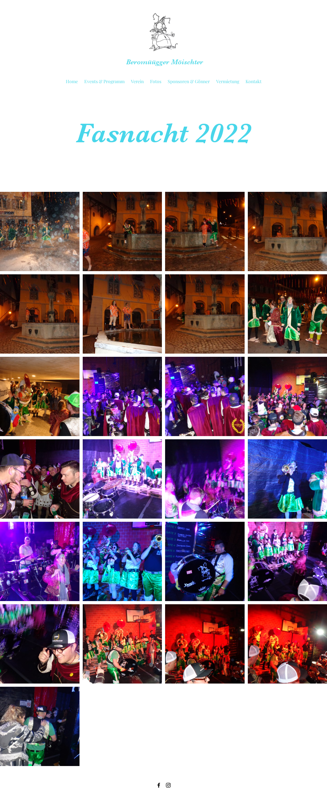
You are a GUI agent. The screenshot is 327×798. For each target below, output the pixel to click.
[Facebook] (159, 785)
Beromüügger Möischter (164, 62)
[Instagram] (168, 785)
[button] (104, 81)
